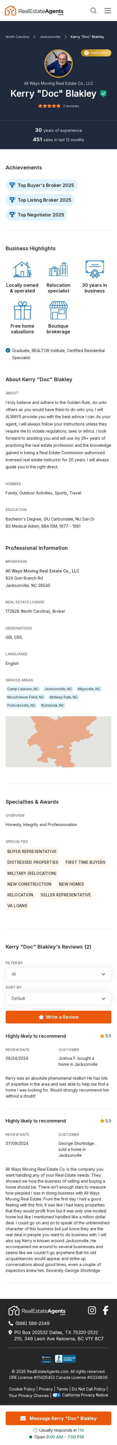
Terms (62, 1389)
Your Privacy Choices (29, 1395)
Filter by (14, 963)
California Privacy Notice (85, 1395)
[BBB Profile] (65, 1359)
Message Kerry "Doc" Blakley (63, 1418)
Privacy (46, 1389)
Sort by (14, 987)
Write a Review (62, 1017)
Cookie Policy (22, 1389)
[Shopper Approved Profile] (46, 1359)
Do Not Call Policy (88, 1389)
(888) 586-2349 (32, 1323)
